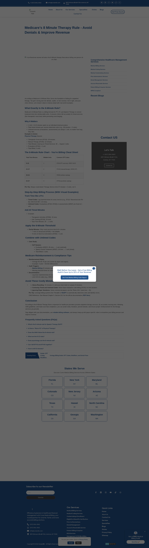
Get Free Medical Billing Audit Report (74, 277)
